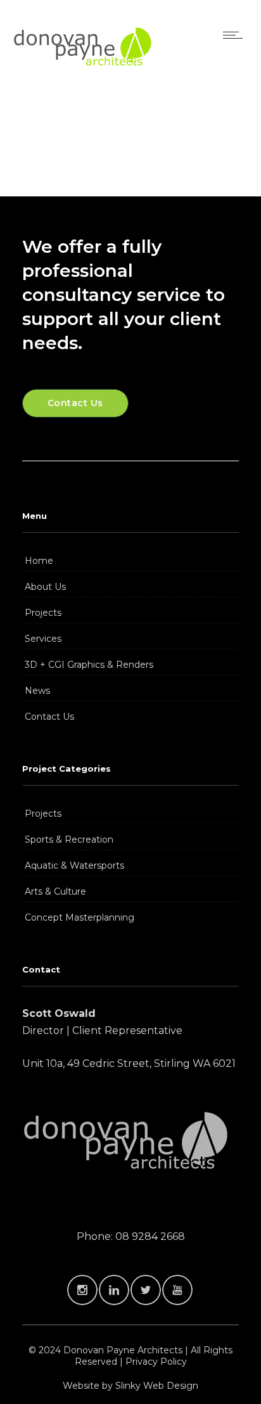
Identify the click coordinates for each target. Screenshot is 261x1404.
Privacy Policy (156, 1361)
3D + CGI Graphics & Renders (89, 664)
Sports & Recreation (69, 839)
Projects (43, 612)
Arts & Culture (55, 891)
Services (43, 638)
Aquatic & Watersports (74, 865)
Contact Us (49, 716)
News (37, 690)
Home (39, 560)
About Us (45, 586)
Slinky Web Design (156, 1385)
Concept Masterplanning (79, 917)
